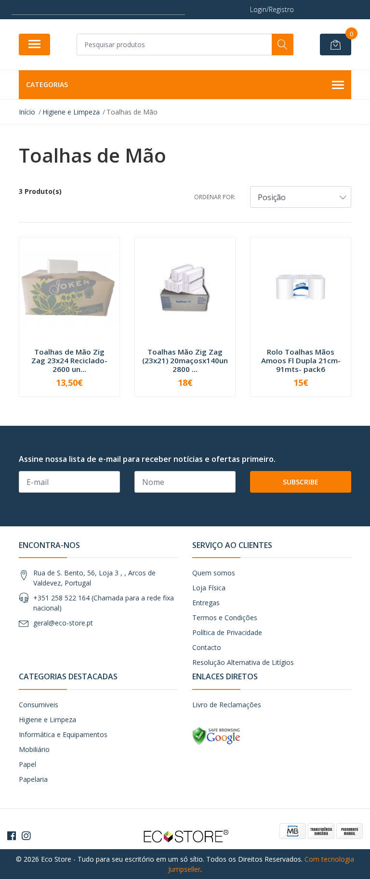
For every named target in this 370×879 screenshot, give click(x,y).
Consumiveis (38, 704)
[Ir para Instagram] (26, 835)
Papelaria (33, 779)
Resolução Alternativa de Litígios (243, 662)
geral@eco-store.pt (63, 622)
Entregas (206, 602)
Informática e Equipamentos (63, 734)
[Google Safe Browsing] (216, 734)
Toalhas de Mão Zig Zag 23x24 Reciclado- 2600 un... (69, 360)
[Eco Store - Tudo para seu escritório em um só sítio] (185, 835)
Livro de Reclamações (226, 704)
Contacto (206, 647)
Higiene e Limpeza (47, 719)
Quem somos (213, 572)
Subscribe (300, 481)
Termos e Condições (224, 617)
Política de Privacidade (227, 632)
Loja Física (208, 587)
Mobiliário (34, 749)
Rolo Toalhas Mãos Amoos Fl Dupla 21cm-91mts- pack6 (301, 360)
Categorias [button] (47, 84)
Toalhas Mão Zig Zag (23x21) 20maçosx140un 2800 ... (185, 360)
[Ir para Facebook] (11, 835)
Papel (27, 764)
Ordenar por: (215, 197)
